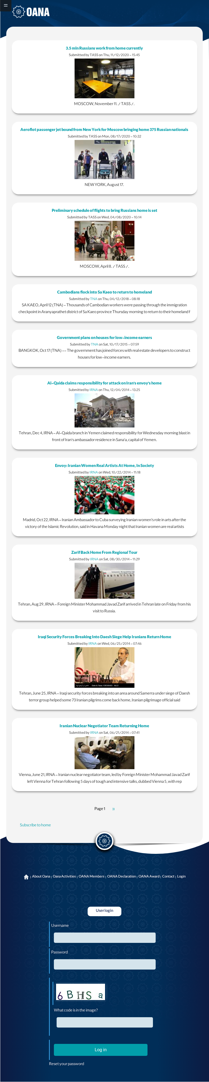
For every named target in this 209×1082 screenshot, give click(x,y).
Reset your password (66, 1064)
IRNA (94, 390)
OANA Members (91, 877)
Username (60, 926)
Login (181, 877)
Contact (168, 877)
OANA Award (149, 877)
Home (26, 877)
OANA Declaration (121, 877)
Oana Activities (64, 877)
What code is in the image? (76, 1011)
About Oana (41, 877)
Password (59, 953)
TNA (93, 299)
